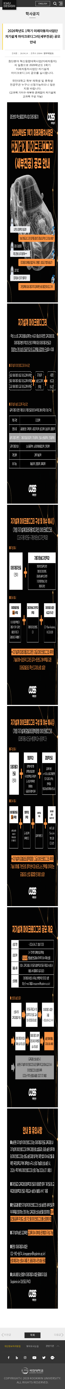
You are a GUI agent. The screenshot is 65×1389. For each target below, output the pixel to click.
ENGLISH (42, 3)
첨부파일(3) (48, 53)
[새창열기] (8, 1357)
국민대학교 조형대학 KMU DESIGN (9, 5)
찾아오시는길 (32, 1346)
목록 (32, 1335)
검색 (55, 3)
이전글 (7, 1334)
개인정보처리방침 (12, 1346)
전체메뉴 (61, 3)
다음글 (57, 1334)
